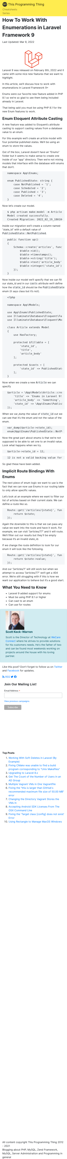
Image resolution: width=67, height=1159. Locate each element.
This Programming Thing (25, 4)
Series (6, 13)
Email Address (12, 690)
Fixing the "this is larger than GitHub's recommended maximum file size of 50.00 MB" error (36, 791)
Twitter (58, 666)
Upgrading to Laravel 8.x (23, 772)
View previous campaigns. (17, 701)
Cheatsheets (9, 9)
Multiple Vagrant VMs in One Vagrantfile (32, 784)
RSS (7, 676)
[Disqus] (33, 940)
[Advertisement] (33, 732)
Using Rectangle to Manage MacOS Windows (35, 821)
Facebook (13, 670)
